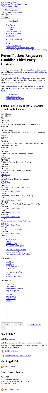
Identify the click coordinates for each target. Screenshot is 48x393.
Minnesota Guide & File (13, 86)
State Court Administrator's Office (18, 254)
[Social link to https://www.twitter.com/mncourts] (7, 309)
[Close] (3, 328)
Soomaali (15, 12)
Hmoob (9, 12)
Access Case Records (13, 33)
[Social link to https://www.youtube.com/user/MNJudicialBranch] (7, 313)
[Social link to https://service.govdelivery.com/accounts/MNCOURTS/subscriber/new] (7, 316)
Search (3, 14)
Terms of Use (10, 299)
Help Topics (10, 25)
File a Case (10, 36)
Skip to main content (8, 2)
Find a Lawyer (10, 366)
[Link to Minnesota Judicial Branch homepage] (14, 4)
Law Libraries (11, 268)
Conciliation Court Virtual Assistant (18, 356)
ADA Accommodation (9, 6)
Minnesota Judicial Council (16, 250)
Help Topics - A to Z (13, 97)
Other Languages (11, 10)
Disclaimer (10, 294)
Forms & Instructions (13, 31)
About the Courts (12, 239)
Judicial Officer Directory (15, 252)
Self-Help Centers (12, 95)
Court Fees (10, 262)
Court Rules (10, 264)
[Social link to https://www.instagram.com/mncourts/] (7, 306)
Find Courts (10, 27)
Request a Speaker (12, 291)
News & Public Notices (14, 288)
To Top (6, 325)
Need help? (18, 325)
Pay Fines (9, 29)
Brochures (9, 274)
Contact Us (10, 284)
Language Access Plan (14, 272)
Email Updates (11, 286)
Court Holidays (11, 244)
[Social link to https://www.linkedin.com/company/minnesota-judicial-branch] (7, 320)
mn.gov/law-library (12, 389)
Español (4, 12)
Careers (8, 242)
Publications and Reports (15, 246)
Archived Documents (13, 276)
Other (21, 12)
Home (8, 44)
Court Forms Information (15, 99)
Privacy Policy (11, 297)
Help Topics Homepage (21, 78)
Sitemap (9, 301)
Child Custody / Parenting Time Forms (20, 48)
